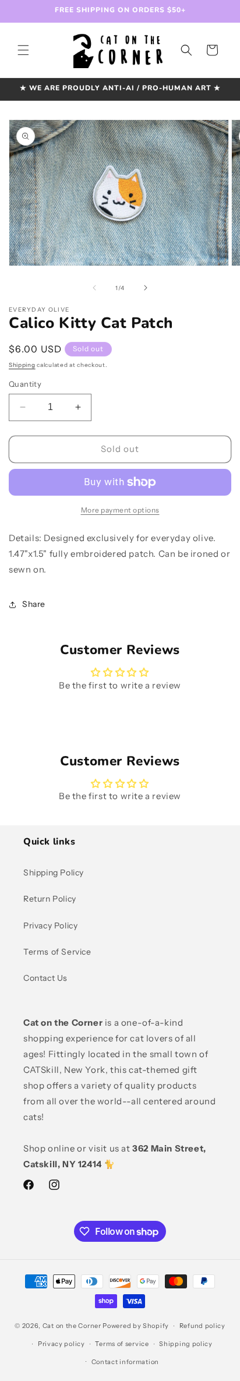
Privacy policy (61, 1344)
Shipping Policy (53, 872)
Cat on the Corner (72, 1326)
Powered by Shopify (136, 1326)
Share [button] (33, 604)
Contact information (125, 1362)
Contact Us (45, 978)
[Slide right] (145, 288)
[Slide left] (94, 288)
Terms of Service (57, 951)
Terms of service (122, 1344)
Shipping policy (186, 1344)
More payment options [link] (120, 510)
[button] (23, 50)
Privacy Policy (50, 925)
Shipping (22, 365)
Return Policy (49, 898)
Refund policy (202, 1326)
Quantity (25, 383)
